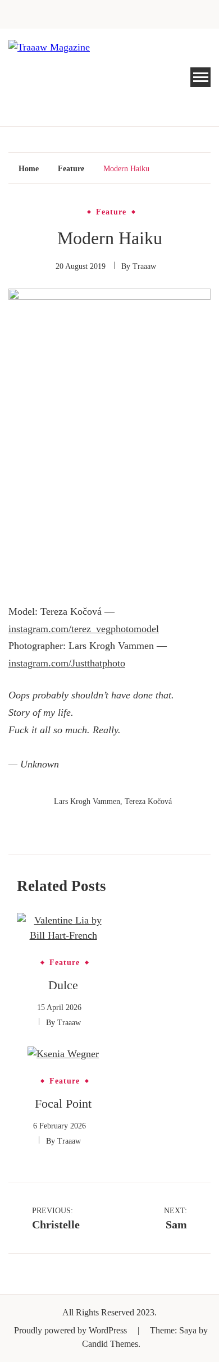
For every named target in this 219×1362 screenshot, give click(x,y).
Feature (111, 212)
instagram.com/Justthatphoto (66, 663)
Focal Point (63, 1103)
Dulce (63, 985)
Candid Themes (110, 1344)
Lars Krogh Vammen (87, 801)
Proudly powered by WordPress (71, 1330)
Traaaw (144, 266)
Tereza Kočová (148, 801)
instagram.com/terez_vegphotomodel (83, 628)
